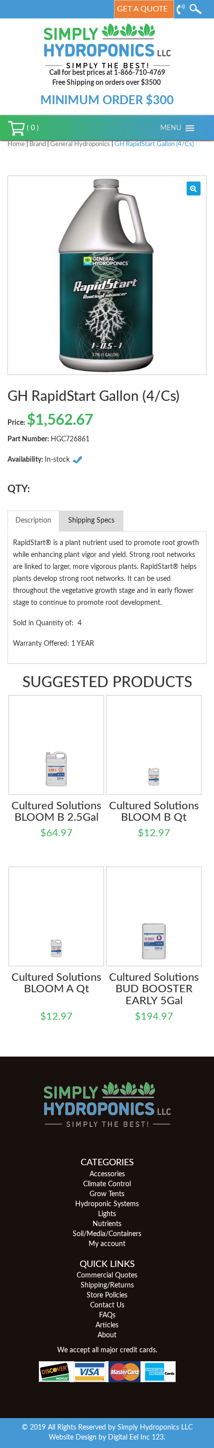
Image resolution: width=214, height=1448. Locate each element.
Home (16, 144)
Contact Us (107, 1305)
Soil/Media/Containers (107, 1234)
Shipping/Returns (107, 1285)
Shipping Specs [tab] (91, 520)
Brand (37, 144)
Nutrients (107, 1224)
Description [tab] (33, 520)
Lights (107, 1214)
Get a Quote (142, 9)
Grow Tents (107, 1194)
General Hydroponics (80, 144)
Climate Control (107, 1184)
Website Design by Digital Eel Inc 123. (107, 1437)
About (107, 1335)
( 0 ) (32, 128)
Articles (107, 1325)
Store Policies (107, 1295)
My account (107, 1244)
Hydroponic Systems (107, 1204)
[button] (170, 128)
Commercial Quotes (107, 1275)
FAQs (107, 1315)
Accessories (107, 1174)
